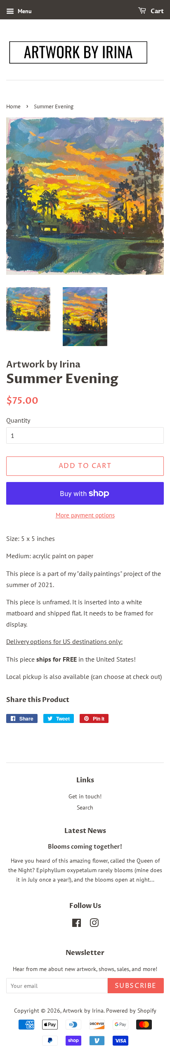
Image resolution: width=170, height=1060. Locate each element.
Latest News (85, 830)
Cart (156, 11)
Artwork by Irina (83, 1010)
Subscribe (136, 985)
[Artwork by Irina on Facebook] (76, 924)
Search (85, 807)
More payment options (85, 515)
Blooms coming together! (85, 847)
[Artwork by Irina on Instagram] (94, 924)
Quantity (18, 420)
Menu (24, 11)
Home (13, 106)
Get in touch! (85, 796)
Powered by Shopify (131, 1010)
